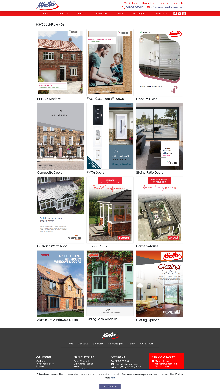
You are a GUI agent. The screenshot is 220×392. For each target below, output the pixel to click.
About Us (62, 13)
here (113, 377)
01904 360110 (134, 7)
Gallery (119, 13)
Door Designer (139, 13)
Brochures (82, 13)
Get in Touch (161, 13)
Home (45, 13)
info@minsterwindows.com (167, 7)
